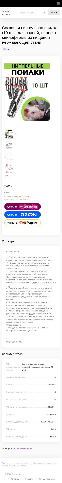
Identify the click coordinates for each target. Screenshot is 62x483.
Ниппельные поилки (22, 448)
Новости (29, 478)
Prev (2, 134)
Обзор (6, 49)
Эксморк (16, 474)
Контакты (15, 478)
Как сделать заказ (47, 478)
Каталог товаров (6, 12)
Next (16, 134)
